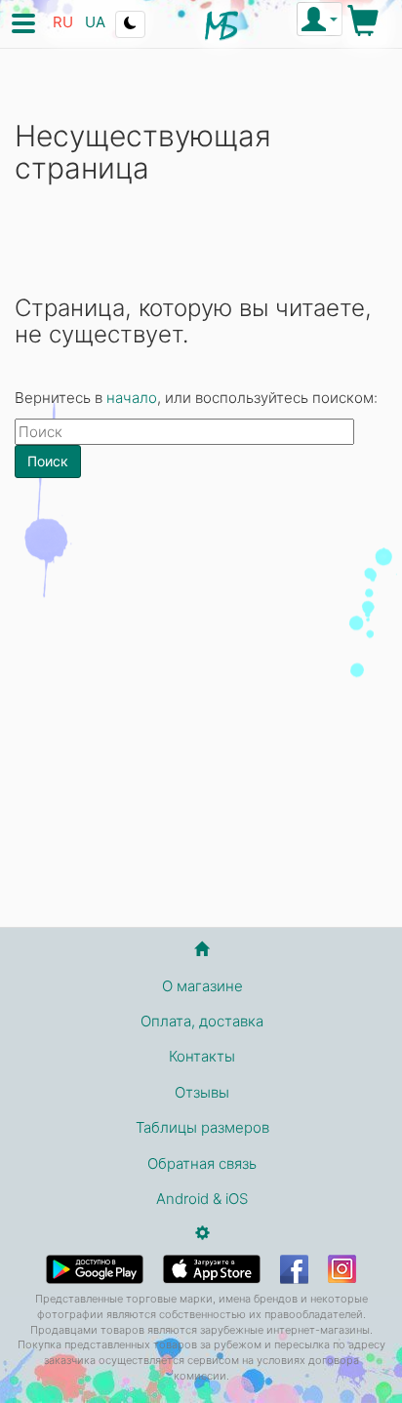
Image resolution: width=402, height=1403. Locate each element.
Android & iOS (202, 1198)
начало (131, 397)
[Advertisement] (201, 710)
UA (95, 22)
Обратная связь (202, 1163)
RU (63, 22)
